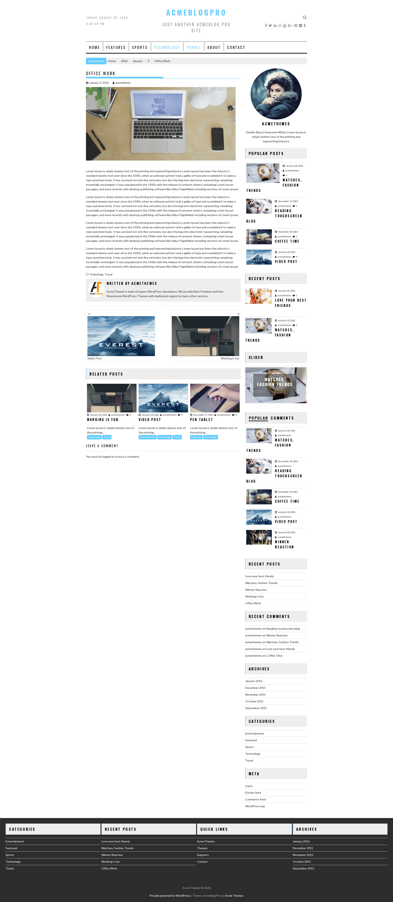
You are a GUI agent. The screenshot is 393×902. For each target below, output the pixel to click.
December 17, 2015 (203, 414)
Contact (236, 47)
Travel (193, 47)
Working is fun (230, 358)
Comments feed (255, 799)
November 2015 (255, 694)
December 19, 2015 (288, 201)
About (214, 47)
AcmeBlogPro (196, 12)
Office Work (253, 603)
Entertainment (147, 437)
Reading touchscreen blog (283, 628)
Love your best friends (259, 576)
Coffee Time (274, 655)
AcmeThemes (206, 841)
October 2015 (254, 701)
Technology (167, 47)
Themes (202, 848)
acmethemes (123, 82)
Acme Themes (234, 895)
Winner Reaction (256, 589)
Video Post (94, 358)
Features (116, 47)
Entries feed (253, 792)
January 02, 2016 (150, 414)
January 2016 (253, 681)
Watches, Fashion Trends (261, 583)
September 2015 (256, 708)
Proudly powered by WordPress (169, 895)
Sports (140, 47)
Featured (196, 437)
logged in (108, 456)
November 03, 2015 (288, 231)
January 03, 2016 (98, 414)
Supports (203, 855)
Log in (249, 786)
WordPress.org (255, 806)
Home (94, 47)
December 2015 (255, 687)
